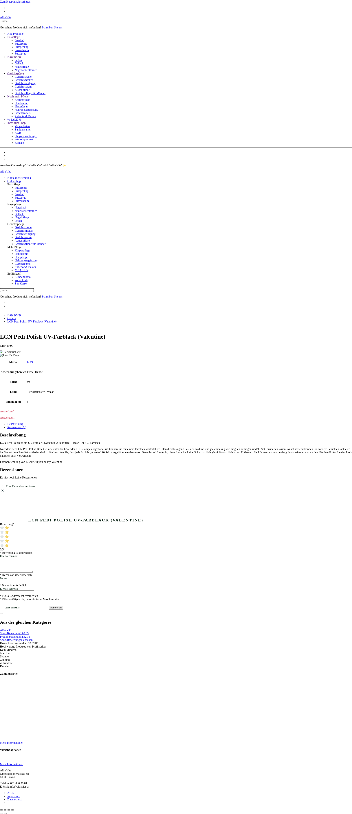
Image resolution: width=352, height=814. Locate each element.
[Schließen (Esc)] (12, 810)
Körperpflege (22, 99)
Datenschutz (14, 799)
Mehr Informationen (11, 742)
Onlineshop (14, 181)
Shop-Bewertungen (26, 136)
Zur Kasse (21, 283)
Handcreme (21, 103)
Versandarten (22, 126)
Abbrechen (56, 607)
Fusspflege (13, 37)
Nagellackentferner (26, 70)
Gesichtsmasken (24, 79)
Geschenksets (22, 113)
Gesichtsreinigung (25, 83)
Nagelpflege (14, 56)
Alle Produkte (15, 33)
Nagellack (20, 207)
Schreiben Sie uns (52, 27)
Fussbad (19, 40)
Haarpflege (21, 106)
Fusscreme (21, 43)
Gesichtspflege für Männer (30, 93)
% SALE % (14, 119)
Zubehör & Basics (25, 116)
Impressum (13, 796)
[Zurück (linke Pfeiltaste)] (1, 813)
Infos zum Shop (16, 122)
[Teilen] (8, 810)
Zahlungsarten (23, 129)
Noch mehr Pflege (17, 96)
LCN (30, 362)
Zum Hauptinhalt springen (15, 1)
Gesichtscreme (23, 76)
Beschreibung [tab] (15, 423)
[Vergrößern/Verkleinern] (1, 810)
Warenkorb (21, 280)
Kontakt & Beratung (19, 177)
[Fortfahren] (1, 613)
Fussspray (20, 53)
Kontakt (19, 142)
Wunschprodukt (24, 139)
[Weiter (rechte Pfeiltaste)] (5, 813)
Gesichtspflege (15, 73)
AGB (18, 132)
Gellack (19, 63)
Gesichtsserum (23, 86)
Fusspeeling (21, 46)
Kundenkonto (23, 276)
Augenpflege (22, 89)
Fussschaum (22, 50)
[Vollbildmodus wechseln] (5, 810)
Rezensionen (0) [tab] (16, 427)
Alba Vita (5, 17)
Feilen (18, 60)
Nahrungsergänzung (26, 109)
